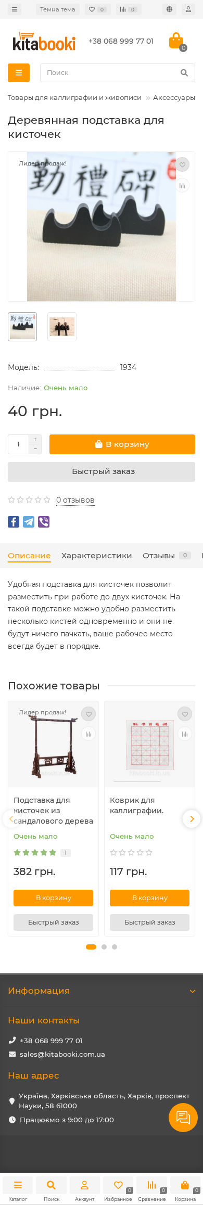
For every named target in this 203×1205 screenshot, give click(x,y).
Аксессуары (174, 97)
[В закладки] (182, 164)
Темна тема (57, 9)
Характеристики (96, 555)
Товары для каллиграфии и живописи (74, 97)
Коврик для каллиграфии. (136, 805)
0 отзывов (75, 500)
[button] (91, 947)
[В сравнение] (182, 185)
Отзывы (165, 555)
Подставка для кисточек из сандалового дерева (53, 811)
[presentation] (11, 819)
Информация (39, 990)
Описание (29, 555)
